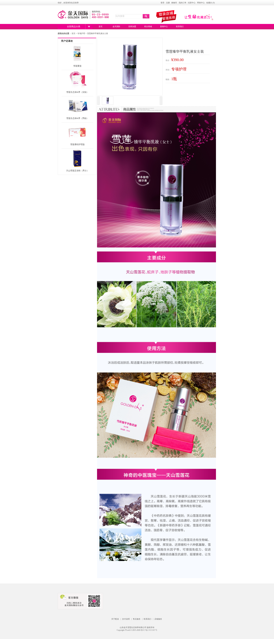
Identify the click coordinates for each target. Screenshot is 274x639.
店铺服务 (158, 619)
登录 (162, 3)
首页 (100, 26)
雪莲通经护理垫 (77, 144)
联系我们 (180, 26)
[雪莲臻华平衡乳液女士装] (107, 100)
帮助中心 (201, 3)
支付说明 (126, 619)
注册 (168, 3)
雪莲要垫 (77, 66)
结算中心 (192, 3)
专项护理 (81, 33)
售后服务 (136, 619)
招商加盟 (132, 26)
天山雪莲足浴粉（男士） (77, 170)
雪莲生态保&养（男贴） (77, 118)
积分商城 (148, 26)
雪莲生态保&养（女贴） (77, 92)
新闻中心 (164, 26)
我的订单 (182, 3)
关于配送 (115, 619)
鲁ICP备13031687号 (149, 630)
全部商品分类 (73, 26)
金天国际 (116, 26)
